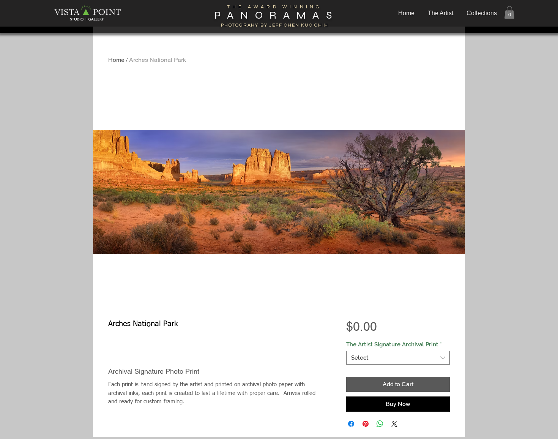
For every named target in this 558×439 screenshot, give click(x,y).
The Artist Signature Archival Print (394, 344)
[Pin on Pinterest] (365, 423)
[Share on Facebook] (351, 423)
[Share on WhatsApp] (380, 423)
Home (116, 59)
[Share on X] (394, 423)
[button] (482, 13)
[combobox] (398, 358)
